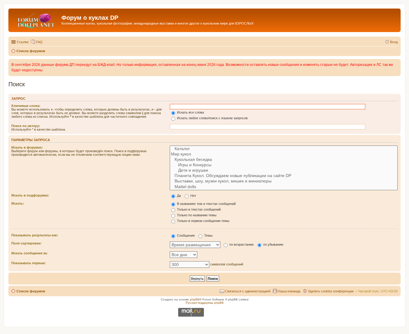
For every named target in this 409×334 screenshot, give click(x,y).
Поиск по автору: (25, 126)
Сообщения (185, 235)
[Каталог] (283, 149)
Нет (193, 195)
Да (178, 195)
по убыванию (272, 244)
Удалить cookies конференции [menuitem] (331, 291)
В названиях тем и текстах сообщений (206, 203)
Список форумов (30, 291)
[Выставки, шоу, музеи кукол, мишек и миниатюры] (283, 181)
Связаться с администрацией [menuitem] (247, 291)
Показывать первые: (28, 263)
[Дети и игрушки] (283, 170)
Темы (208, 235)
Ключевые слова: (25, 106)
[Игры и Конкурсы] (283, 165)
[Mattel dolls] (283, 187)
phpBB (194, 299)
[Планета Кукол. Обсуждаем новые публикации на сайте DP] (283, 176)
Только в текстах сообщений (198, 209)
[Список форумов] (35, 19)
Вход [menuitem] (394, 42)
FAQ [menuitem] (39, 42)
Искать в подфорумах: (30, 195)
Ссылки (22, 42)
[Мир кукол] (283, 154)
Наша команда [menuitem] (289, 291)
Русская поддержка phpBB (205, 302)
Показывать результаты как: (34, 235)
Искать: (17, 203)
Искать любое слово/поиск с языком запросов (212, 118)
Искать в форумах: (27, 147)
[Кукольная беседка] (283, 159)
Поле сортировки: (26, 243)
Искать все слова (190, 112)
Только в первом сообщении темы (202, 221)
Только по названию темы (196, 215)
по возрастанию (241, 244)
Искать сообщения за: (29, 253)
